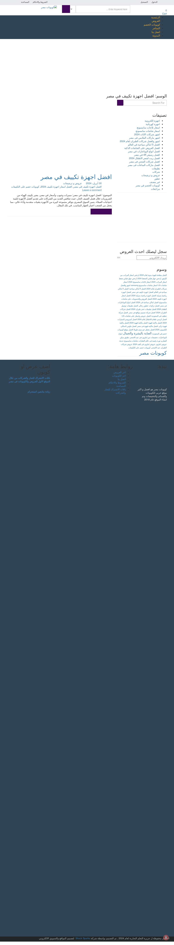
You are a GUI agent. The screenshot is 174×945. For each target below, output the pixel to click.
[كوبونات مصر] (49, 7)
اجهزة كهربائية (153, 124)
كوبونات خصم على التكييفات (25, 186)
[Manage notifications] (166, 937)
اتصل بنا (156, 32)
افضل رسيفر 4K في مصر (147, 154)
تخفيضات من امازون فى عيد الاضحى (144, 337)
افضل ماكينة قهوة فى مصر (147, 326)
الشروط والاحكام (40, 2)
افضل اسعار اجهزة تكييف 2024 (56, 186)
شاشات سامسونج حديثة (128, 340)
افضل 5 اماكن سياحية (137, 288)
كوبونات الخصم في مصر (148, 185)
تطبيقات (156, 168)
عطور (157, 178)
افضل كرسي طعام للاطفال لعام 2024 (152, 319)
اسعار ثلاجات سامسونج (148, 127)
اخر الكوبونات (119, 375)
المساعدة (25, 2)
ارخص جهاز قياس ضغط (128, 278)
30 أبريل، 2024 (94, 183)
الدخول (154, 2)
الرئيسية (155, 17)
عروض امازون (161, 344)
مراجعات (155, 188)
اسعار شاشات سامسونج (148, 131)
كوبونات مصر (153, 352)
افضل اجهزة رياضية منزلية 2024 (143, 295)
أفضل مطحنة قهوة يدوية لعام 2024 (153, 275)
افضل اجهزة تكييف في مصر (76, 176)
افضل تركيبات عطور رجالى (149, 305)
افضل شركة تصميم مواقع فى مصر (142, 312)
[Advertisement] (87, 64)
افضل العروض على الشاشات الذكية (142, 148)
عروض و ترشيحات (72, 183)
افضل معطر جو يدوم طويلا (144, 329)
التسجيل (144, 2)
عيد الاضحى (155, 347)
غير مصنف (154, 182)
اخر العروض (120, 372)
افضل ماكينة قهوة (155, 322)
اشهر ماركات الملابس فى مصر (144, 137)
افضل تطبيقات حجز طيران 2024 (143, 309)
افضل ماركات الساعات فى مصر (144, 165)
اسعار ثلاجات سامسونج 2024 (139, 282)
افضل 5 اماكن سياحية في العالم (144, 144)
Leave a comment (92, 190)
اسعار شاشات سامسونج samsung (144, 285)
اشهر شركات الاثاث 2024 (147, 134)
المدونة (156, 35)
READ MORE (102, 211)
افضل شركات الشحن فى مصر (144, 161)
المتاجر (156, 28)
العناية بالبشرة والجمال (137, 333)
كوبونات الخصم (152, 24)
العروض (156, 20)
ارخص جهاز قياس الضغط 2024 (149, 278)
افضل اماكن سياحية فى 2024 (147, 302)
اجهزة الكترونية (152, 120)
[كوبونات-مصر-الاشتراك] (142, 218)
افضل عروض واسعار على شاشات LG (136, 316)
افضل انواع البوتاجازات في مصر (144, 151)
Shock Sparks (82, 938)
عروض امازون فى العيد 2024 (144, 344)
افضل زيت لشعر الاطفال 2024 (144, 158)
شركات (156, 171)
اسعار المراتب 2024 (159, 282)
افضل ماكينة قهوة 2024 (138, 322)
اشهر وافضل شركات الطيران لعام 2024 (140, 141)
